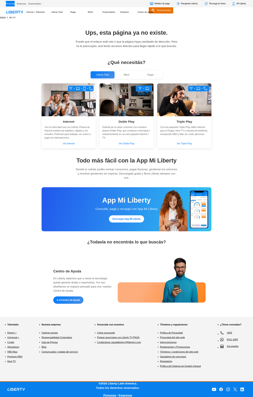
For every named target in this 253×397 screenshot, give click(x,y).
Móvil (90, 12)
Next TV (11, 361)
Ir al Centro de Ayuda (68, 300)
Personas (10, 3)
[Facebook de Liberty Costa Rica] (221, 389)
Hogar (73, 12)
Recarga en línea (217, 3)
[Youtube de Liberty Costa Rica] (214, 389)
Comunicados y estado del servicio (60, 352)
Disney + (12, 333)
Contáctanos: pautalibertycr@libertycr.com (119, 342)
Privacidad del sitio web (172, 337)
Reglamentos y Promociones (175, 347)
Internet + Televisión (35, 12)
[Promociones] (161, 10)
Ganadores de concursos (173, 356)
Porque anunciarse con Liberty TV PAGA (118, 337)
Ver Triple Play (184, 143)
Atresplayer (13, 347)
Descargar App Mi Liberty (126, 219)
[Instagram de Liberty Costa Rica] (228, 389)
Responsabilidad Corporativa (57, 337)
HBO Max (12, 352)
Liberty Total (57, 12)
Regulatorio (166, 361)
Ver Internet (69, 143)
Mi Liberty (241, 3)
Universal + (13, 337)
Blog (44, 347)
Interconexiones (168, 342)
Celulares (124, 12)
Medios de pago (162, 3)
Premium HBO (14, 356)
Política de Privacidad (171, 333)
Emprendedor (34, 3)
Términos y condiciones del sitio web (179, 352)
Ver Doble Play (126, 143)
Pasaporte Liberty (189, 3)
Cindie (10, 342)
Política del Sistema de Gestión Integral (180, 366)
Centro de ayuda (145, 12)
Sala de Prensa (50, 342)
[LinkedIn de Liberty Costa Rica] (242, 389)
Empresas (21, 3)
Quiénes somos (50, 333)
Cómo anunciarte (106, 333)
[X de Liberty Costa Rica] (235, 389)
